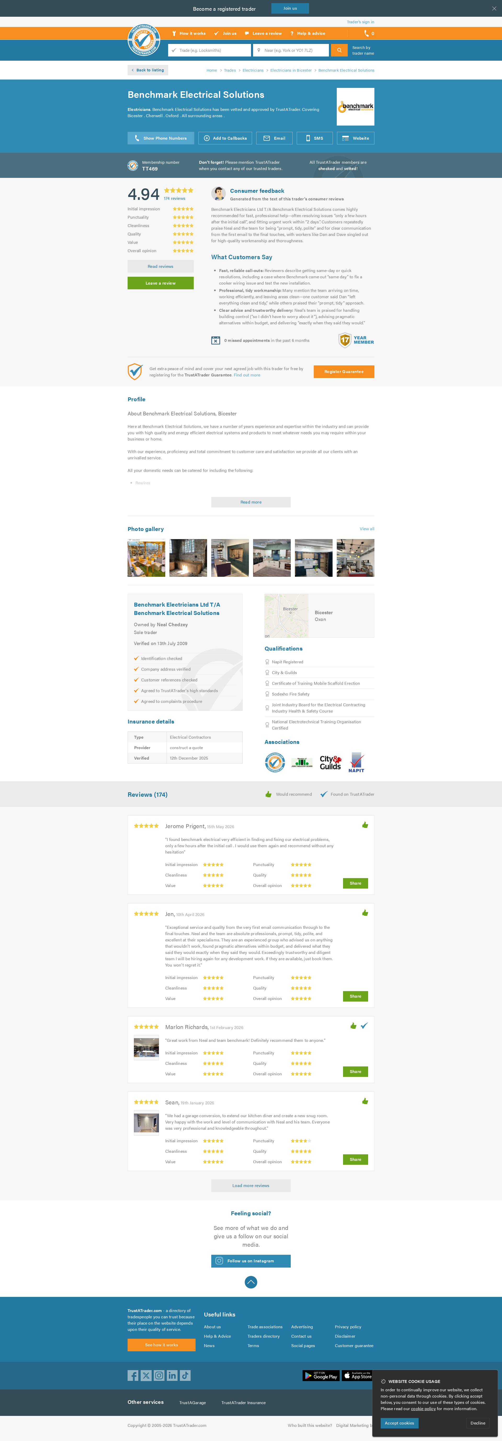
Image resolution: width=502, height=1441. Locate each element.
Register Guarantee (344, 371)
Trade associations (265, 1327)
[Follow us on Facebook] (133, 1375)
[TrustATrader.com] (275, 762)
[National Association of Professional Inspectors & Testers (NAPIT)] (356, 762)
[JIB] (302, 762)
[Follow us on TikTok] (185, 1375)
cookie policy (423, 1408)
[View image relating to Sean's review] (146, 1122)
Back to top (251, 1282)
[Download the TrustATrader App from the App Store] (358, 1375)
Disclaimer (345, 1336)
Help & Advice (217, 1336)
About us (212, 1327)
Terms (253, 1345)
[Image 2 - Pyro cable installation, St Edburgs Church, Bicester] (188, 558)
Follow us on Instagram (250, 1261)
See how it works (161, 1345)
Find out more (247, 375)
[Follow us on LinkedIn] (172, 1375)
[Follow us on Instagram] (159, 1375)
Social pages (303, 1345)
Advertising (302, 1327)
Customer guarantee (354, 1345)
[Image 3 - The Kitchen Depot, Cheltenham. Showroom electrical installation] (230, 558)
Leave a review (161, 283)
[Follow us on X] (146, 1375)
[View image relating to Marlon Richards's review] (146, 1047)
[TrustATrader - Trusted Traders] (144, 31)
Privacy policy (348, 1327)
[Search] (339, 50)
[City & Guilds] (331, 762)
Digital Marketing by (355, 1425)
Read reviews (161, 266)
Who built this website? (310, 1425)
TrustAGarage (192, 1402)
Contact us (301, 1336)
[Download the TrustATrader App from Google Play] (321, 1375)
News (209, 1345)
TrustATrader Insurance (243, 1402)
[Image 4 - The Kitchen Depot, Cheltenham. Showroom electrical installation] (272, 558)
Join (290, 8)
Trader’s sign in (360, 21)
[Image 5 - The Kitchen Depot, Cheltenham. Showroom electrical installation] (314, 558)
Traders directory (264, 1336)
